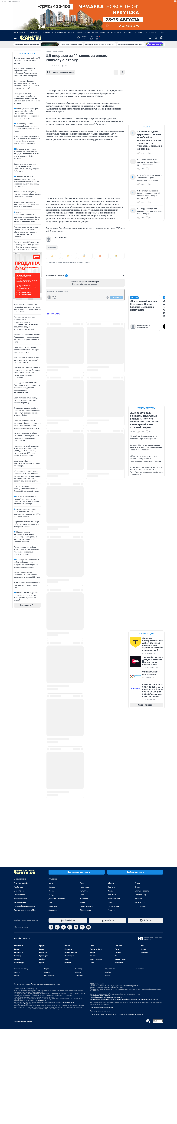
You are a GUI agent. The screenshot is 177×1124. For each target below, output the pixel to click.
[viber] (69, 927)
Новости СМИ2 (53, 314)
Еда (50, 902)
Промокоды (48, 32)
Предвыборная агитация (24, 906)
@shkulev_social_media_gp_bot (114, 987)
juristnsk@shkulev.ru (68, 1002)
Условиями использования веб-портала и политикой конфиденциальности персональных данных (124, 999)
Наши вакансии (20, 899)
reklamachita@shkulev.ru (132, 986)
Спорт (137, 887)
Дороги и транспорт (57, 899)
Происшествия (114, 899)
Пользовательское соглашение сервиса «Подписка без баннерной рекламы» (116, 1014)
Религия (111, 910)
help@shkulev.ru (29, 1004)
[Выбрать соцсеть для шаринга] (122, 72)
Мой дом (84, 899)
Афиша (95, 32)
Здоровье (53, 910)
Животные (53, 906)
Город (51, 895)
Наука (82, 902)
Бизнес (52, 887)
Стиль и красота (142, 891)
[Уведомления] (156, 37)
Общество (112, 883)
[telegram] (51, 927)
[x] (82, 927)
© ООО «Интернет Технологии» (25, 1021)
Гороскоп (104, 32)
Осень (110, 891)
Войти (54, 298)
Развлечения (113, 906)
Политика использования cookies (101, 1007)
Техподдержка (20, 902)
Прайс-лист (19, 887)
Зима (82, 883)
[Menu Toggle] (15, 37)
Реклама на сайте (21, 883)
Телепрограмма (83, 32)
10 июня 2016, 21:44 (52, 66)
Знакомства (60, 32)
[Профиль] (162, 37)
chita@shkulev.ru (40, 1000)
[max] (76, 927)
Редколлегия (130, 32)
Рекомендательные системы (100, 1011)
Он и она (111, 887)
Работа (110, 902)
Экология (139, 899)
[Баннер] (50, 44)
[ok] (63, 927)
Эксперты (142, 32)
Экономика (52, 247)
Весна (51, 891)
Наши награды (20, 895)
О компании (19, 891)
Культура (84, 891)
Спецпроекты (140, 906)
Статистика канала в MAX (25, 910)
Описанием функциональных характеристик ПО (106, 997)
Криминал (84, 887)
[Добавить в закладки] (116, 72)
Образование (85, 910)
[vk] (57, 927)
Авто (51, 883)
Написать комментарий (63, 72)
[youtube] (88, 927)
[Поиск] (150, 37)
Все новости (19, 32)
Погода (71, 32)
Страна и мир (140, 895)
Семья (137, 883)
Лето (82, 895)
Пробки (161, 32)
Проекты (153, 32)
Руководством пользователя (100, 996)
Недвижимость (34, 32)
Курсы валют (116, 32)
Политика (112, 895)
